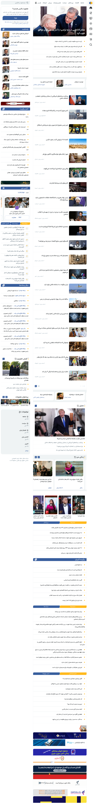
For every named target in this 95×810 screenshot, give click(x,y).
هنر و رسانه (38, 3)
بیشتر (26, 451)
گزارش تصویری (22, 359)
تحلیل (81, 406)
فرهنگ (45, 3)
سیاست (65, 3)
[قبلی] (39, 386)
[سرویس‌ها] (36, 3)
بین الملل (70, 3)
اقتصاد (77, 3)
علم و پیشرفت (57, 3)
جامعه (82, 3)
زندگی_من (80, 457)
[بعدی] (36, 386)
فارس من (24, 188)
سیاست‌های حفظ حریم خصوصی (20, 458)
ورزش (50, 3)
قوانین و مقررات (18, 23)
